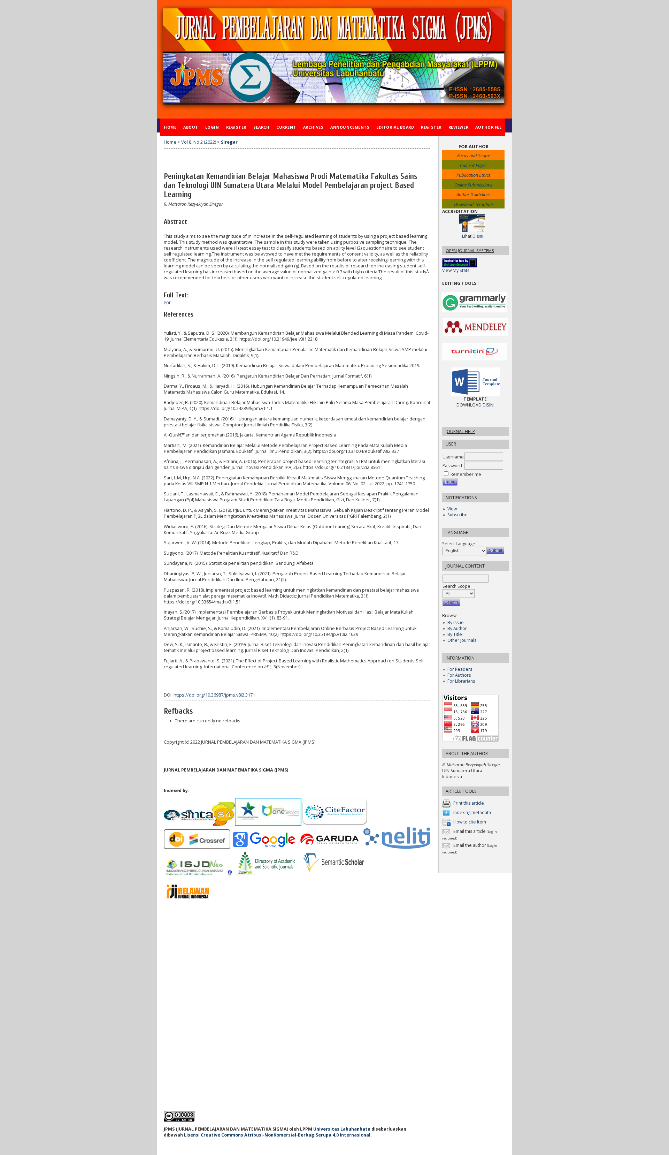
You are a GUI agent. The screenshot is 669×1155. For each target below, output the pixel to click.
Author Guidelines (473, 194)
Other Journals (461, 640)
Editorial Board (395, 127)
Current (286, 127)
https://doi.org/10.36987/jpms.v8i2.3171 (214, 695)
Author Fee (488, 127)
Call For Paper (473, 165)
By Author (457, 628)
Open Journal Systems (470, 250)
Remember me (466, 474)
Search (261, 127)
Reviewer (458, 127)
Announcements (349, 127)
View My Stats (455, 270)
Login (212, 127)
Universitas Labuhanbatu (341, 1129)
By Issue (455, 622)
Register (236, 127)
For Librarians (461, 681)
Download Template (473, 204)
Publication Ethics (473, 175)
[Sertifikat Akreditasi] (472, 230)
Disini (477, 236)
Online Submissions (473, 185)
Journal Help (460, 431)
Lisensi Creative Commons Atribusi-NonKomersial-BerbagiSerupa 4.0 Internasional (277, 1135)
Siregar (229, 142)
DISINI (488, 405)
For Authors (459, 675)
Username (453, 457)
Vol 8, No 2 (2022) (198, 142)
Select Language (458, 544)
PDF (167, 303)
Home (170, 127)
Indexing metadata (472, 812)
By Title (454, 634)
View (452, 509)
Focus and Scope (473, 155)
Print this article (468, 803)
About (190, 127)
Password (452, 466)
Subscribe (457, 515)
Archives (313, 127)
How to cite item (469, 822)
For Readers (459, 669)
